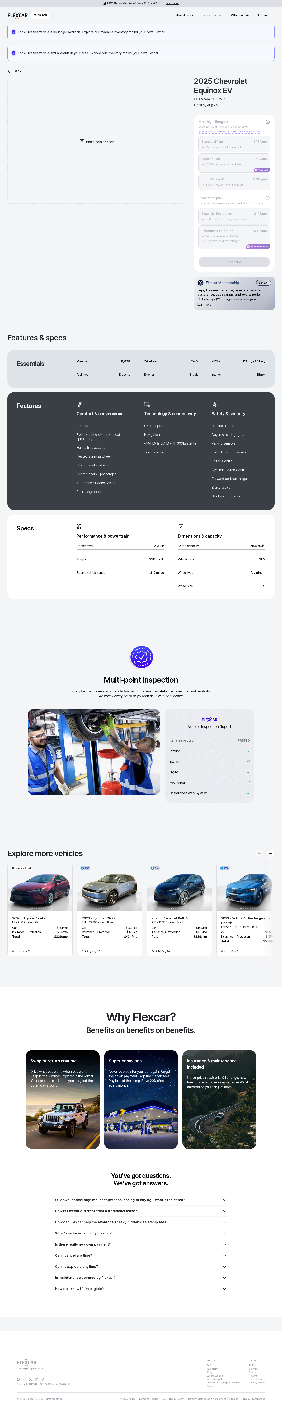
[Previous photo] (14, 887)
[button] (40, 909)
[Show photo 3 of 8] (36, 908)
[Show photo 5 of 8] (41, 908)
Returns (253, 1375)
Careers (211, 1386)
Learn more (172, 3)
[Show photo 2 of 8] (34, 908)
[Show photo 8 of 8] (48, 908)
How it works (185, 15)
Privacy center (257, 1382)
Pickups (253, 1365)
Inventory (212, 1368)
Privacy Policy (127, 1398)
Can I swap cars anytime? (76, 1267)
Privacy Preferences (253, 1398)
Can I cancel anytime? (73, 1255)
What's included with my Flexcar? (83, 1233)
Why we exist (240, 15)
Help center (255, 1379)
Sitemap (233, 1398)
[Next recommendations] (271, 853)
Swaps (252, 1372)
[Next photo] (66, 887)
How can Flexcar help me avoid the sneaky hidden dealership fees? (111, 1222)
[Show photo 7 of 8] (46, 908)
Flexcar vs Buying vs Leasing (223, 1382)
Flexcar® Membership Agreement (206, 1398)
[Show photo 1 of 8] (32, 908)
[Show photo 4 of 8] (39, 908)
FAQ (209, 1365)
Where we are (213, 15)
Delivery (253, 1368)
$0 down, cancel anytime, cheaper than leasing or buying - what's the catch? (120, 1200)
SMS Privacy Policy (173, 1398)
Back (17, 71)
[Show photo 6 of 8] (43, 908)
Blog (209, 1372)
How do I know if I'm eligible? (79, 1289)
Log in (262, 15)
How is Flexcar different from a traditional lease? (96, 1211)
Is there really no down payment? (83, 1244)
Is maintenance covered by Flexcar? (85, 1278)
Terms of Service (149, 1398)
